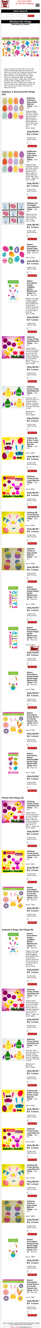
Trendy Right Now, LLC (25, 1327)
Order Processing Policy (27, 1323)
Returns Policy (18, 1324)
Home (5, 1323)
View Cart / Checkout (13, 1323)
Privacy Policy (27, 1324)
